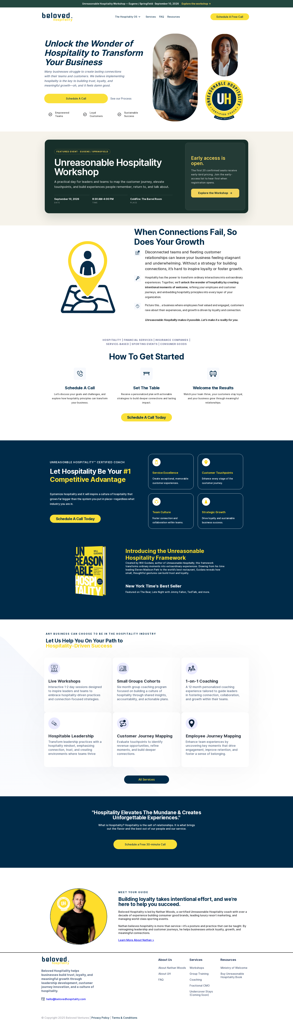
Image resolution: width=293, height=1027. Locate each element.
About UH (164, 973)
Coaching (196, 979)
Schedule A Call (76, 98)
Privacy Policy (100, 1017)
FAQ (161, 979)
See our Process (120, 98)
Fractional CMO (200, 985)
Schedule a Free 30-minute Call (145, 844)
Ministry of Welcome (234, 967)
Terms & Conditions (124, 1017)
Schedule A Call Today (146, 417)
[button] (128, 17)
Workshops (197, 967)
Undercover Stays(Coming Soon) (201, 993)
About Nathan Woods (172, 967)
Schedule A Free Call (229, 16)
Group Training (199, 973)
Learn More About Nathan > (136, 940)
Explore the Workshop (215, 193)
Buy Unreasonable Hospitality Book (232, 975)
